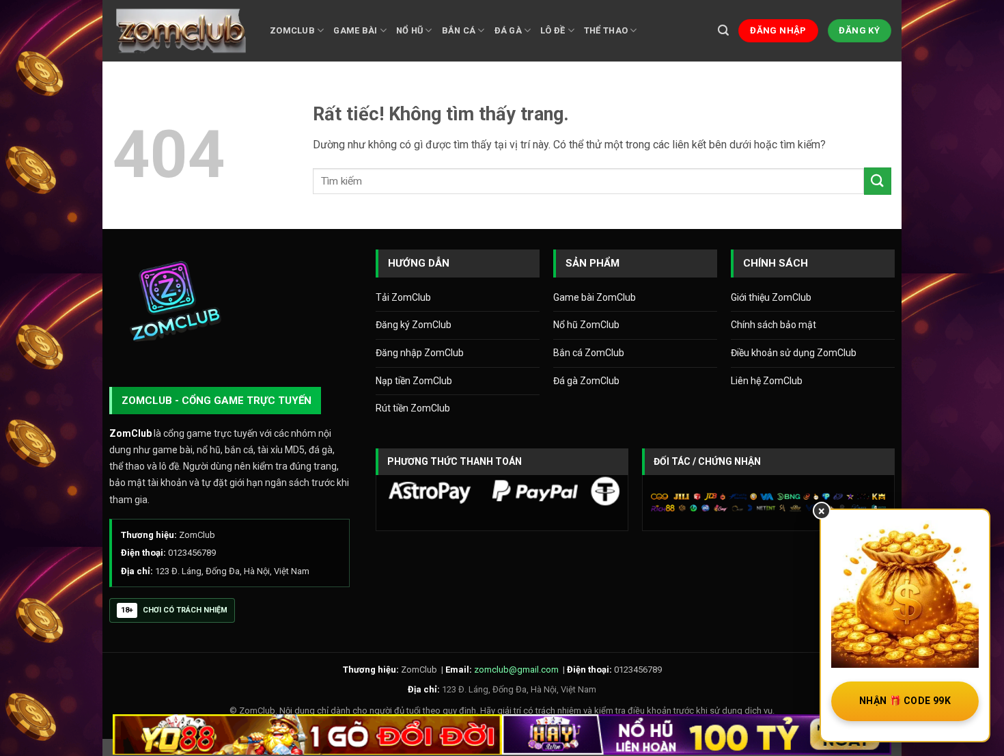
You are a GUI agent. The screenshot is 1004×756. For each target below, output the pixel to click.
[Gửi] (877, 180)
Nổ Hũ (409, 30)
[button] (723, 30)
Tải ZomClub (403, 297)
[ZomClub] (181, 30)
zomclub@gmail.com (516, 669)
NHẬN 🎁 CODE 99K (905, 700)
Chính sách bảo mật (773, 324)
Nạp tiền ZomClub (414, 380)
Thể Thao (606, 30)
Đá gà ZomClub (586, 380)
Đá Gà (508, 30)
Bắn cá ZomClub (588, 352)
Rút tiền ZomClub (413, 408)
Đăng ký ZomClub (413, 324)
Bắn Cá (459, 30)
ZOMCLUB (292, 30)
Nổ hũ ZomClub (586, 324)
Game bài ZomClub (594, 297)
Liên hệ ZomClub (767, 380)
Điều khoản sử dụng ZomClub (793, 352)
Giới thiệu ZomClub (771, 297)
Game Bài (355, 30)
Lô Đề (552, 30)
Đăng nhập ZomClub (420, 352)
